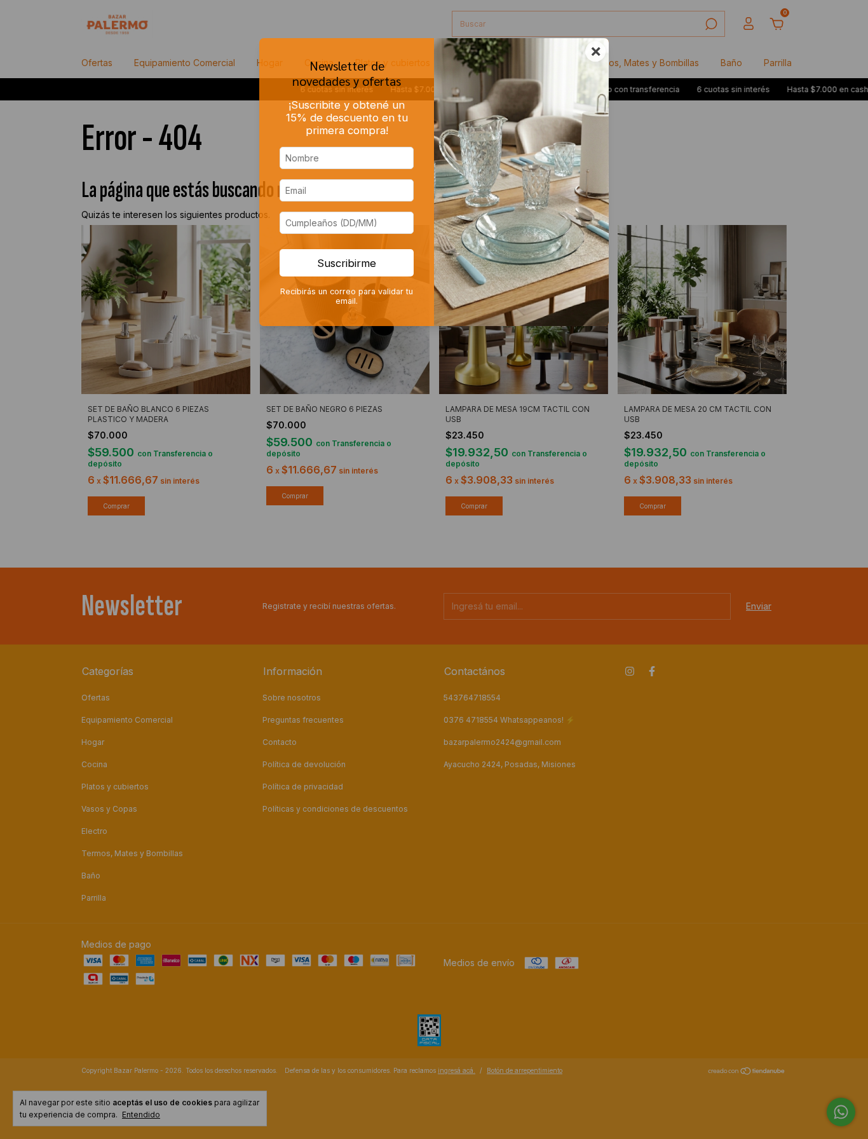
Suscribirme (346, 263)
